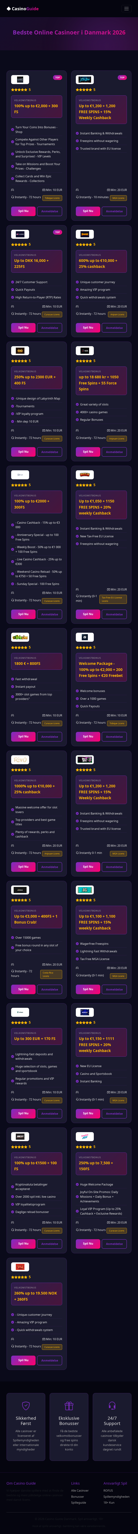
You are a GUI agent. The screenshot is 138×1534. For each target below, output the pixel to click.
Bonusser (77, 1497)
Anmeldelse (49, 211)
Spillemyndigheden (117, 1497)
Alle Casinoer (80, 1491)
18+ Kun (109, 1503)
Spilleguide (78, 1503)
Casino (25, 8)
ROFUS (108, 1491)
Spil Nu (23, 211)
